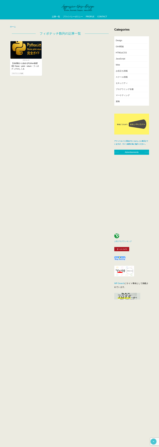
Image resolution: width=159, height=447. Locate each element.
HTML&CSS (121, 53)
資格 (118, 101)
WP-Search (119, 283)
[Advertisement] (131, 192)
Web (118, 65)
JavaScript (120, 59)
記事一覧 (56, 17)
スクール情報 (122, 77)
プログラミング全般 (17, 73)
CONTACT (102, 17)
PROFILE (90, 17)
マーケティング (123, 95)
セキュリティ (122, 83)
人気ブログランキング (123, 241)
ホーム (13, 27)
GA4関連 (120, 46)
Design (119, 40)
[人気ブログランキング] (116, 238)
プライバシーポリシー (73, 17)
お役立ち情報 (122, 71)
